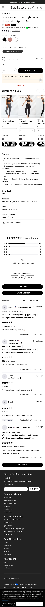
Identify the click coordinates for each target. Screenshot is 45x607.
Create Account (8, 565)
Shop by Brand (8, 512)
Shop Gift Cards (8, 509)
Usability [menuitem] (30, 277)
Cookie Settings (8, 604)
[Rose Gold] (10, 41)
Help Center (7, 497)
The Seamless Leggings (8, 122)
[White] (16, 41)
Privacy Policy (8, 588)
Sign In (6, 562)
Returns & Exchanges (10, 503)
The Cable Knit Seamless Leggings (25, 122)
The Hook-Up (8, 534)
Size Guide (39, 58)
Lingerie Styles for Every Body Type (14, 528)
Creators (6, 551)
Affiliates (6, 548)
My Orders (7, 568)
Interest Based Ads (18, 588)
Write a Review (27, 293)
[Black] (5, 41)
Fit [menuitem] (22, 277)
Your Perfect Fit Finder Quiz (12, 520)
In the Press (7, 545)
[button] (2, 7)
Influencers (7, 554)
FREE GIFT (28, 76)
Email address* (8, 485)
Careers (6, 542)
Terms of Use (29, 588)
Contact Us (7, 506)
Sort (24, 301)
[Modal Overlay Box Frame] (18, 50)
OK (29, 604)
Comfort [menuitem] (14, 277)
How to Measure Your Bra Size (13, 531)
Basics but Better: (22, 2)
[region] (22, 598)
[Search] (33, 7)
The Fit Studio (8, 523)
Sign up (34, 489)
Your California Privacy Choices (27, 584)
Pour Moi (6, 13)
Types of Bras (8, 526)
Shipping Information (10, 500)
